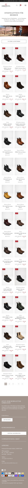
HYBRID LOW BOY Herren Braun (7, 125)
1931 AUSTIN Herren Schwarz (7, 153)
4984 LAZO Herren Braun (7, 97)
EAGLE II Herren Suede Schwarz (7, 376)
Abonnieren (7, 419)
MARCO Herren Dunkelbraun (7, 69)
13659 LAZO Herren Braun (20, 97)
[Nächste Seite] (22, 384)
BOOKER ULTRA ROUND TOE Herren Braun (8, 347)
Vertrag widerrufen (14, 433)
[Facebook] (2, 470)
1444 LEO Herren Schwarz (7, 180)
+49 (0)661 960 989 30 (7, 458)
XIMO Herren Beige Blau (20, 347)
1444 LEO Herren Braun (20, 180)
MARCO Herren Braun (20, 68)
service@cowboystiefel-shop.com (9, 463)
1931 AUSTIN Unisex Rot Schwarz (8, 234)
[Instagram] (5, 470)
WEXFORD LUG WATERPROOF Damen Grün (20, 318)
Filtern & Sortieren (14, 41)
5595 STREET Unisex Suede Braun (20, 376)
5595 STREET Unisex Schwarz (8, 318)
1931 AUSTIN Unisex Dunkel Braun (8, 262)
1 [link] (5, 383)
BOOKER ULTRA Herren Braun (20, 234)
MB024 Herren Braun (20, 152)
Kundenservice (8, 427)
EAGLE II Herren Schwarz (20, 290)
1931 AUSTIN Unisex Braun (8, 207)
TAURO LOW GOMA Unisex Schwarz (20, 125)
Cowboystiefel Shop (11, 439)
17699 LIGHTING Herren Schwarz (7, 290)
